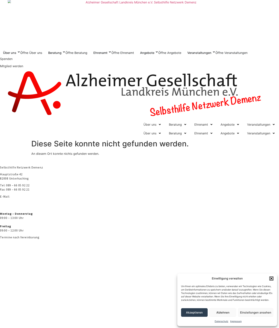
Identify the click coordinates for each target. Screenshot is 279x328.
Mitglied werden (11, 66)
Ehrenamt (201, 124)
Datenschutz (221, 321)
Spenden (6, 59)
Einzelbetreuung (13, 281)
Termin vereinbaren (15, 255)
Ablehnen (222, 312)
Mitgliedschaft (12, 304)
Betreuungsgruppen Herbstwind (23, 288)
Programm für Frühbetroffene (22, 275)
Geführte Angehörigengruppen (23, 268)
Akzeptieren (194, 312)
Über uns (149, 124)
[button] (271, 278)
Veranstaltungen (258, 124)
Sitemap (74, 316)
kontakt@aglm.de (23, 196)
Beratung (175, 124)
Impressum (236, 321)
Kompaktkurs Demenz (17, 262)
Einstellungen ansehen (255, 312)
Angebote (228, 124)
